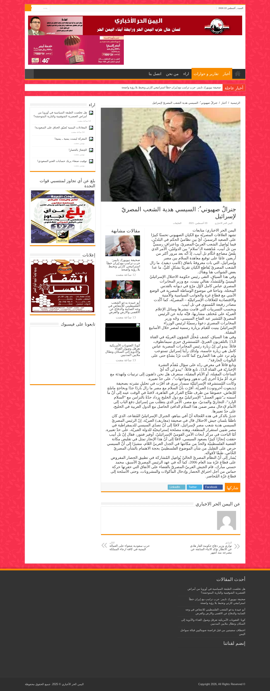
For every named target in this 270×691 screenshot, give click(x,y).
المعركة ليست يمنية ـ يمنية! (71, 138)
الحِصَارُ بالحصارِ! (78, 149)
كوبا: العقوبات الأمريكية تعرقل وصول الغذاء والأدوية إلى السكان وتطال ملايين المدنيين (122, 350)
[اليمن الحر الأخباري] (135, 25)
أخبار (226, 74)
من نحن (172, 74)
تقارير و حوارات (206, 74)
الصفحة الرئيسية (237, 73)
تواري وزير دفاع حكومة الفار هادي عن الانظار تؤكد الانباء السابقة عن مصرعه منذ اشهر (211, 547)
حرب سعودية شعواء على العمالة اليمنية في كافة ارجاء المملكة (129, 546)
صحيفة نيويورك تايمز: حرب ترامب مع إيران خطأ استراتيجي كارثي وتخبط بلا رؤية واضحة (171, 87)
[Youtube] (53, 8)
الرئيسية (235, 102)
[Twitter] (57, 8)
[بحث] (28, 8)
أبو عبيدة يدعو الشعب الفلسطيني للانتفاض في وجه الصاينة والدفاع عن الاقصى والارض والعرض (124, 307)
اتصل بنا (155, 74)
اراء (186, 74)
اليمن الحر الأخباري (73, 684)
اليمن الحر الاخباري (223, 223)
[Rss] (61, 8)
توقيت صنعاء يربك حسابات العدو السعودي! (62, 161)
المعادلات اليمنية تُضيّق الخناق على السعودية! (61, 127)
